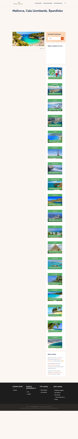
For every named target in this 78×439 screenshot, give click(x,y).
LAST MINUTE (44, 392)
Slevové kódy (57, 394)
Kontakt (56, 399)
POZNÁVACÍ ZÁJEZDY (59, 390)
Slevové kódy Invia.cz (60, 397)
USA (28, 391)
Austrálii (29, 394)
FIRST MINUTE (44, 390)
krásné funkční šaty (52, 365)
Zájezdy (15, 390)
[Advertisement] (39, 23)
